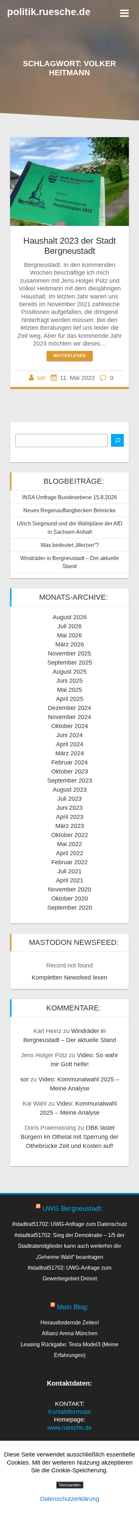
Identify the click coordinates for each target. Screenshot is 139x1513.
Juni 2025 (69, 680)
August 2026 (70, 617)
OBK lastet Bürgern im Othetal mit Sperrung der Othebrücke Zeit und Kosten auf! (69, 1136)
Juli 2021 (69, 871)
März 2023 (69, 826)
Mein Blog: (73, 1307)
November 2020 (69, 889)
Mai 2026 (69, 635)
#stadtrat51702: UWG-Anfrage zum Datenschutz (69, 1224)
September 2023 (69, 780)
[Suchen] (117, 440)
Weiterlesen (69, 355)
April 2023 (69, 816)
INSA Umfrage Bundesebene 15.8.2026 (69, 497)
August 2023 (70, 789)
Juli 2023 (69, 798)
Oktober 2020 (69, 898)
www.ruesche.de (69, 1427)
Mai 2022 (69, 844)
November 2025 (69, 653)
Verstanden (70, 1484)
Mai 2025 (69, 689)
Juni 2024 (69, 735)
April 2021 (69, 880)
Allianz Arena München (70, 1333)
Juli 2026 (69, 626)
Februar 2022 (69, 862)
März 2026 (69, 644)
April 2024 (69, 744)
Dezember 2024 (69, 708)
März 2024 (69, 753)
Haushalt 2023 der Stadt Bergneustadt (69, 245)
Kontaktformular (69, 1411)
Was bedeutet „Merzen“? (69, 545)
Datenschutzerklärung (69, 1499)
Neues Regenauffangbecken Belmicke (69, 510)
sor (41, 377)
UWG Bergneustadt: (73, 1208)
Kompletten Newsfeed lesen (69, 977)
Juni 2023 (69, 807)
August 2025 (70, 671)
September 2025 (69, 662)
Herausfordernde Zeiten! (69, 1322)
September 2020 (69, 907)
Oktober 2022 (69, 835)
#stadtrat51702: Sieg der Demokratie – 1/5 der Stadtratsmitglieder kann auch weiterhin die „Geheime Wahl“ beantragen (69, 1246)
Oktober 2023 (69, 771)
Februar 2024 (69, 762)
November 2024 (69, 717)
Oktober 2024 (69, 726)
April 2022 (69, 853)
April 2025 (69, 698)
